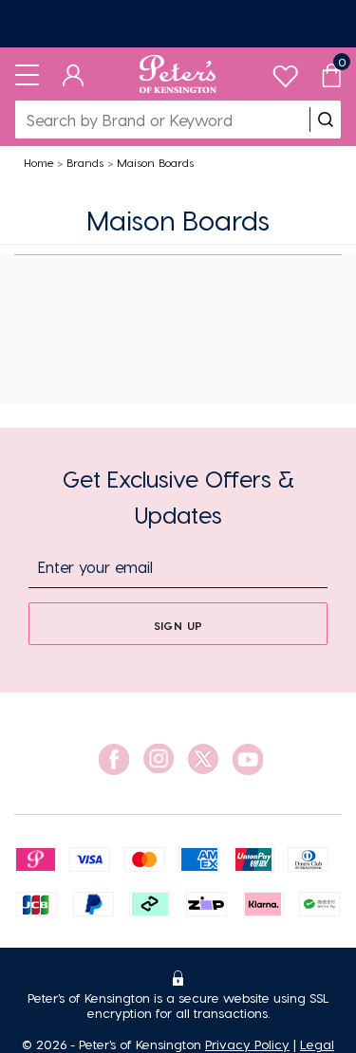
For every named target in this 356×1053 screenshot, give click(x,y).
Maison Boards (155, 162)
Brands (84, 162)
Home (39, 162)
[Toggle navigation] (27, 74)
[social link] (114, 759)
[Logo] (178, 74)
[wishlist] (285, 72)
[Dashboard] (73, 74)
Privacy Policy (247, 1044)
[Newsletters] (178, 23)
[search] (325, 120)
